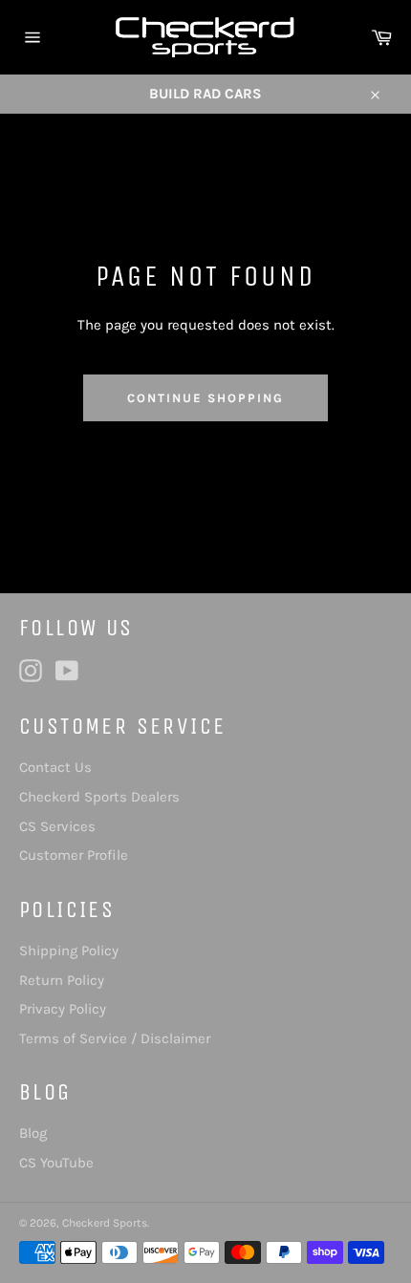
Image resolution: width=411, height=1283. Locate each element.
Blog (33, 1133)
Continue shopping (205, 398)
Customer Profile (73, 855)
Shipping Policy (69, 950)
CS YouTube (56, 1162)
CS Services (57, 826)
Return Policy (61, 980)
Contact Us (55, 767)
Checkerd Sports (104, 1223)
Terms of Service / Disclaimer (114, 1038)
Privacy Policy (62, 1008)
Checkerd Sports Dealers (99, 796)
